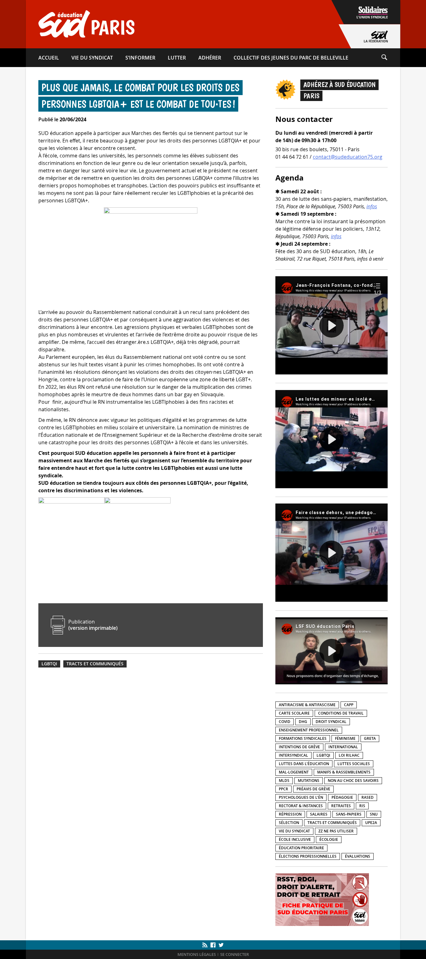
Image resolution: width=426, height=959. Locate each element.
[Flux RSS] (205, 944)
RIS (362, 805)
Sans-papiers (348, 814)
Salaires (318, 814)
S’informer (140, 57)
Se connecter (234, 954)
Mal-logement (294, 772)
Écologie (328, 839)
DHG (303, 721)
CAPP (348, 704)
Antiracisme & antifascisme (307, 704)
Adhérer (209, 57)
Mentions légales (196, 954)
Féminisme (345, 738)
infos (371, 206)
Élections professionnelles (307, 856)
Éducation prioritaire (301, 848)
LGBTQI (49, 664)
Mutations (308, 780)
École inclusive (295, 839)
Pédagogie (342, 797)
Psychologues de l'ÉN (301, 797)
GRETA (370, 738)
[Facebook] (213, 944)
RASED (367, 797)
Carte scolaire (294, 713)
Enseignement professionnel (309, 730)
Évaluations (357, 856)
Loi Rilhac (349, 755)
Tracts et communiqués (94, 664)
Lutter (177, 57)
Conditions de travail (341, 713)
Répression (290, 814)
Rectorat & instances (301, 805)
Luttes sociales (353, 763)
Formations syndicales (303, 738)
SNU (374, 814)
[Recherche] (390, 57)
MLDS (284, 780)
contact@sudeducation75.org (347, 156)
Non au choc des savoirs (353, 780)
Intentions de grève (299, 746)
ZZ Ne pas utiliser (336, 831)
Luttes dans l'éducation (304, 763)
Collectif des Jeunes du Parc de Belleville (291, 57)
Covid (284, 721)
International (343, 746)
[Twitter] (220, 944)
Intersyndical (293, 755)
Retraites (341, 805)
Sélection (289, 822)
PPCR (283, 789)
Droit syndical (331, 721)
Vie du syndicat (92, 57)
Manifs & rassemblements (343, 772)
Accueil (48, 57)
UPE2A (371, 822)
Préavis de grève (313, 789)
